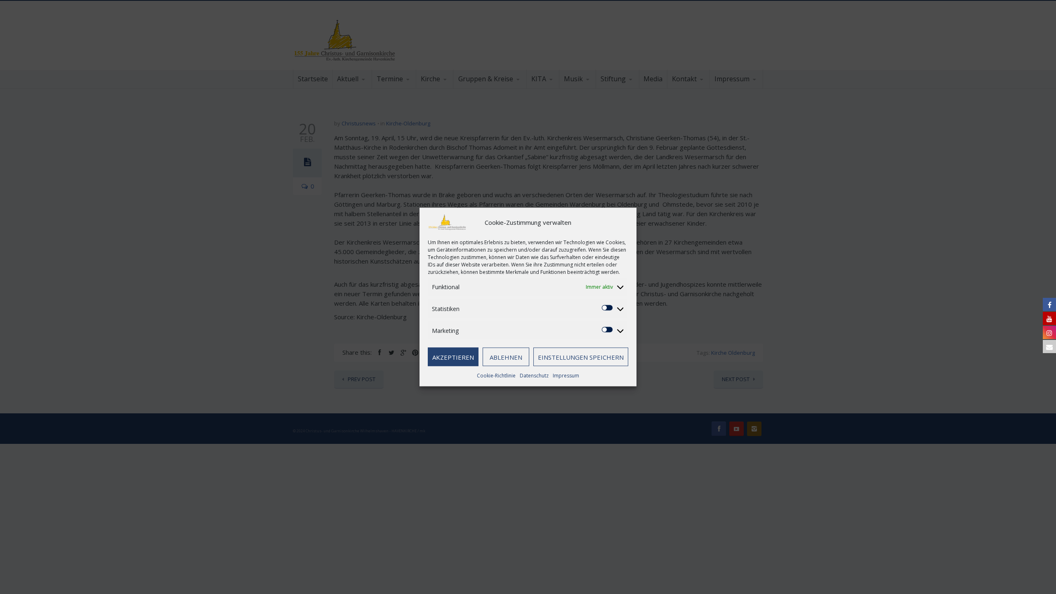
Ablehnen (506, 357)
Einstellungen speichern (581, 357)
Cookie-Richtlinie (496, 375)
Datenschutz (534, 375)
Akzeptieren (453, 357)
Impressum (566, 375)
